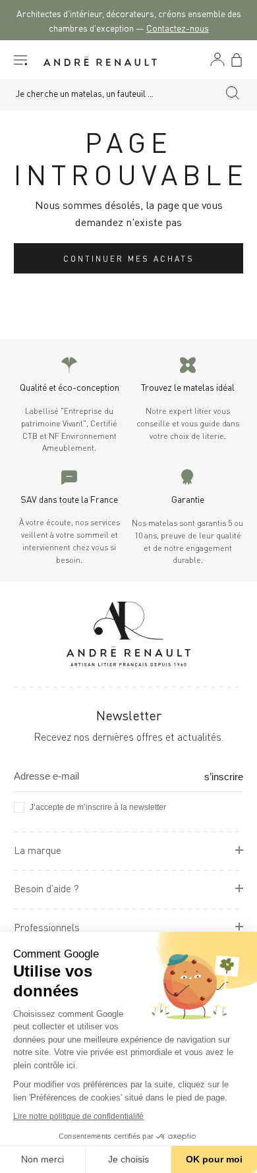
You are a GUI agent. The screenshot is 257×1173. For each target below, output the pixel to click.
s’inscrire (223, 776)
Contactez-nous (177, 27)
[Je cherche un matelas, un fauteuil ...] (232, 94)
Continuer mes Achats (128, 258)
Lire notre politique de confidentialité (78, 1116)
